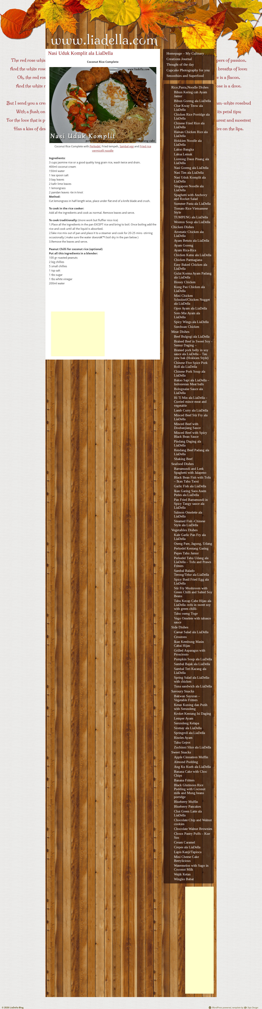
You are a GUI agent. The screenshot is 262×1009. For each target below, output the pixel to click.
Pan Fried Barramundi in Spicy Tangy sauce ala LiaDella (191, 503)
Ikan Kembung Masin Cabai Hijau (189, 643)
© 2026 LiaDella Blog (13, 1007)
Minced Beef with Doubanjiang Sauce (187, 426)
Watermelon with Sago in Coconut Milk (191, 867)
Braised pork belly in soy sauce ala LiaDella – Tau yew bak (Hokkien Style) (191, 354)
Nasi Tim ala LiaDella (189, 172)
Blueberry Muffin (186, 802)
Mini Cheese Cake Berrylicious (186, 859)
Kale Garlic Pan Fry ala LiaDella (190, 537)
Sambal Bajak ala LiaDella (192, 664)
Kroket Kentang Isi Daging (192, 713)
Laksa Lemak (183, 154)
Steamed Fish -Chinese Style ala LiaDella (189, 523)
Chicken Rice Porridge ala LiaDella (192, 116)
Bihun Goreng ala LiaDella (192, 101)
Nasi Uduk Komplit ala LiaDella (190, 179)
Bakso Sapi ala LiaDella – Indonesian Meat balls (191, 382)
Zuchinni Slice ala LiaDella (192, 747)
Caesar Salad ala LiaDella (191, 632)
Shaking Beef (183, 459)
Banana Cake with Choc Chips (190, 773)
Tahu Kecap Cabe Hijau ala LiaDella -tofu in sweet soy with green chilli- (192, 605)
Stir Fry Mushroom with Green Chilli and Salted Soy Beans (193, 592)
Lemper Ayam (183, 718)
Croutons (180, 637)
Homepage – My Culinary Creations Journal (185, 56)
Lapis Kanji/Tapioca (187, 852)
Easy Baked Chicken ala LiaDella (190, 266)
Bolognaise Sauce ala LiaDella (188, 391)
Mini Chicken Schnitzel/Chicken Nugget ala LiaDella (192, 299)
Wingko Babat (184, 879)
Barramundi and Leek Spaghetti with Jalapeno (190, 470)
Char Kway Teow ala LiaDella (188, 107)
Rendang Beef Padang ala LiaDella (191, 452)
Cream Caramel (184, 842)
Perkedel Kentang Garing (191, 548)
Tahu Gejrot (182, 742)
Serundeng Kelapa (186, 723)
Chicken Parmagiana (188, 260)
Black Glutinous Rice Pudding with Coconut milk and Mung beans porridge (189, 791)
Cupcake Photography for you (188, 70)
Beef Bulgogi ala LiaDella (191, 336)
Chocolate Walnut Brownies (193, 829)
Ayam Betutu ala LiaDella (191, 240)
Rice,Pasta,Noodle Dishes (190, 87)
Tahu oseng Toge (186, 613)
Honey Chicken (185, 282)
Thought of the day (180, 64)
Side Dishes (179, 627)
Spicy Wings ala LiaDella (191, 322)
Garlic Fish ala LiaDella (190, 486)
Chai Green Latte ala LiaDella (188, 813)
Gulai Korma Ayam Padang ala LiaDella (193, 275)
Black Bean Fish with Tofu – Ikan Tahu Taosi (192, 479)
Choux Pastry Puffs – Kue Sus (192, 835)
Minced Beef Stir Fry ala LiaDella (190, 417)
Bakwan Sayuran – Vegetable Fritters (187, 698)
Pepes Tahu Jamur (186, 553)
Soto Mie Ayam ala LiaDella (187, 315)
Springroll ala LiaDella (189, 733)
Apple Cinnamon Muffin (191, 757)
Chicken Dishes (182, 227)
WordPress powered (221, 1007)
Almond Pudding (186, 762)
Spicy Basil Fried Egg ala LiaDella (191, 581)
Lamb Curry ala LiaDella (191, 410)
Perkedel (95, 146)
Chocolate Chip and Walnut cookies (193, 822)
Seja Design (253, 1007)
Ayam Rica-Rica (185, 250)
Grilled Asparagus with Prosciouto (189, 652)
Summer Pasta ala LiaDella (192, 203)
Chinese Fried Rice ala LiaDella (189, 125)
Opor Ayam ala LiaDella (190, 308)
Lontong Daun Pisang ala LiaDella (191, 161)
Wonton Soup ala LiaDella (192, 222)
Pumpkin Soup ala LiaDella (193, 659)
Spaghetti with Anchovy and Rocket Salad (190, 197)
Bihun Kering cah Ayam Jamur (190, 94)
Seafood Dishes (182, 464)
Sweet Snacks (181, 752)
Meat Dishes (180, 332)
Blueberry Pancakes (187, 806)
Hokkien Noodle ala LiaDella (188, 142)
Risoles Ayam (183, 737)
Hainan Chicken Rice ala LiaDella (191, 134)
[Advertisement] (78, 334)
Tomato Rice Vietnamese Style (191, 210)
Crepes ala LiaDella (187, 847)
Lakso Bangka (184, 149)
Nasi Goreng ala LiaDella (191, 168)
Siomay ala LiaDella (188, 728)
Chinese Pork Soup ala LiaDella (189, 373)
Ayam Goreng (183, 245)
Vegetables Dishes (184, 530)
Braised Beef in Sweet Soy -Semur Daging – (193, 343)
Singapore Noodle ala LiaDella (189, 188)
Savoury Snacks (182, 691)
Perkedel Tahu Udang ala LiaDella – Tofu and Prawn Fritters (192, 562)
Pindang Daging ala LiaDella (187, 443)
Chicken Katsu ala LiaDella (192, 255)
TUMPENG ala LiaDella (191, 217)
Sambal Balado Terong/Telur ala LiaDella (191, 572)
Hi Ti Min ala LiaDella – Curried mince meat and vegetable (190, 401)
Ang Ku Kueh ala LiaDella (192, 767)
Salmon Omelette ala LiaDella (188, 514)
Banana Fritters (184, 780)
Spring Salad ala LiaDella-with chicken (192, 679)
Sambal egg (127, 146)
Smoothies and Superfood (185, 76)
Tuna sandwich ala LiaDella (193, 686)
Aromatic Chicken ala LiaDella (189, 234)
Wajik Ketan (182, 874)
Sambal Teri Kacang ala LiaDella (190, 671)
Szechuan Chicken (186, 327)
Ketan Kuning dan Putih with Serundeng (190, 707)
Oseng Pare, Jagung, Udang (193, 543)
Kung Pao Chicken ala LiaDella (189, 289)
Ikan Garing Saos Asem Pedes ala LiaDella (190, 493)
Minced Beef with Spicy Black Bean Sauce (190, 434)
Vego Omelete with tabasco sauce (192, 620)
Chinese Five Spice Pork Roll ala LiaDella (191, 364)
